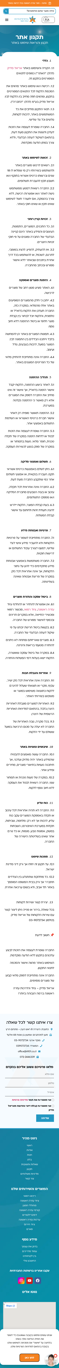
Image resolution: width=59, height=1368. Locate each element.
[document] (29, 684)
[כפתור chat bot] (51, 1360)
